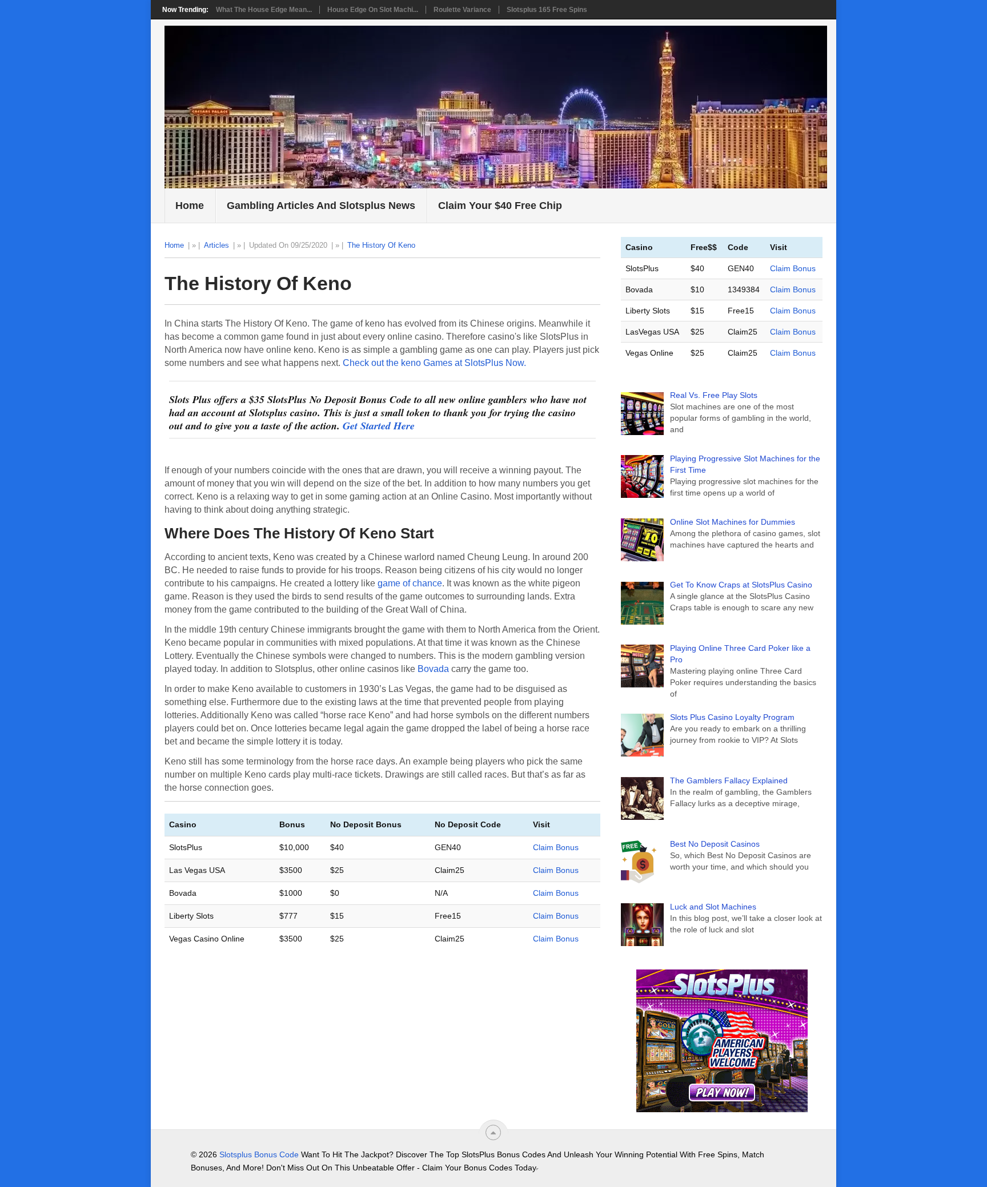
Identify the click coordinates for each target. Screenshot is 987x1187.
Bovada (433, 669)
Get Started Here (379, 426)
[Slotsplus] (721, 1040)
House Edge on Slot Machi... (372, 10)
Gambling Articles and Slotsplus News (321, 205)
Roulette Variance (462, 10)
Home (189, 205)
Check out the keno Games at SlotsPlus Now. (434, 363)
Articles (216, 245)
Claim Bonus (556, 847)
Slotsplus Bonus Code (259, 1154)
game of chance (410, 583)
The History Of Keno (381, 245)
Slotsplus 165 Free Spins (547, 10)
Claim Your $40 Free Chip (500, 205)
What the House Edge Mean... (264, 10)
